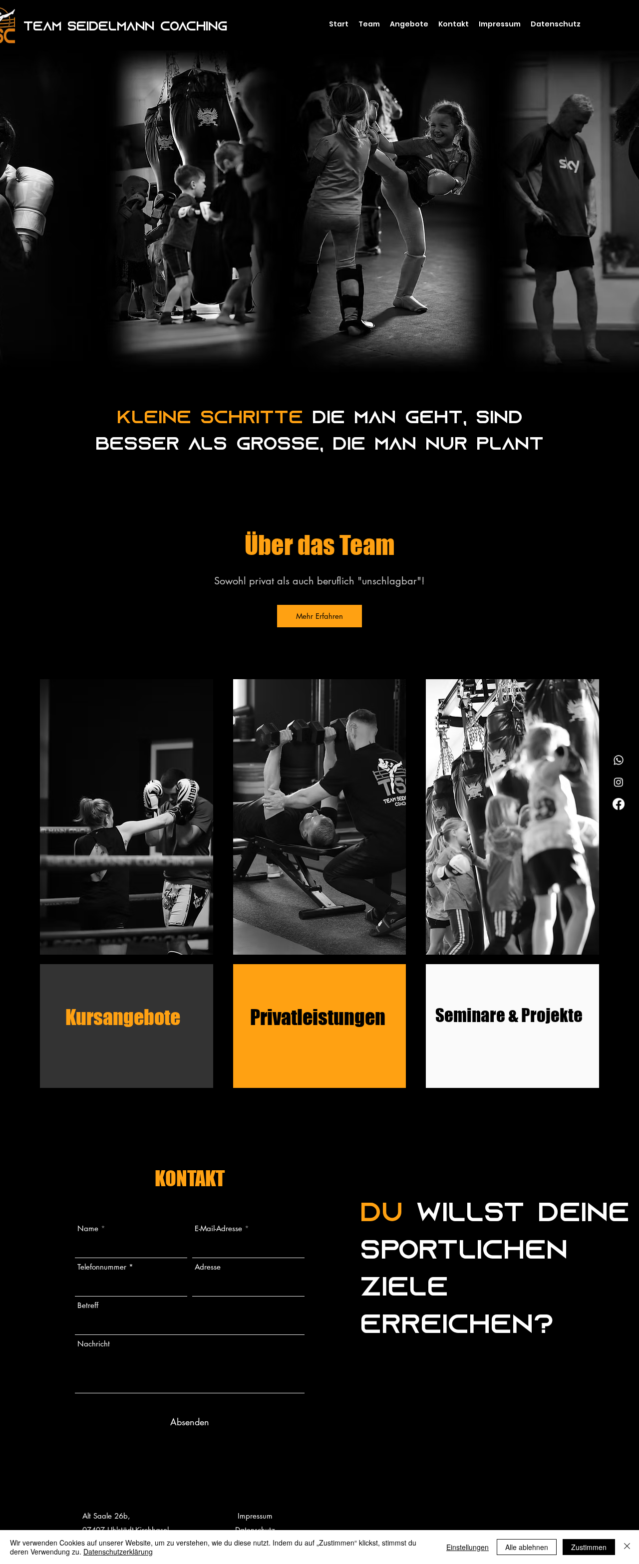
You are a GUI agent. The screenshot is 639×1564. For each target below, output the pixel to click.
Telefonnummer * (105, 1267)
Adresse (208, 1267)
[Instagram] (619, 782)
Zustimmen (589, 1547)
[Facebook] (619, 804)
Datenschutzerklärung (118, 1552)
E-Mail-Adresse (218, 1228)
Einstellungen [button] (467, 1547)
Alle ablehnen (526, 1547)
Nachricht (93, 1343)
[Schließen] (627, 1547)
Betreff (87, 1305)
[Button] (127, 818)
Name (87, 1228)
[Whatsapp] (619, 760)
